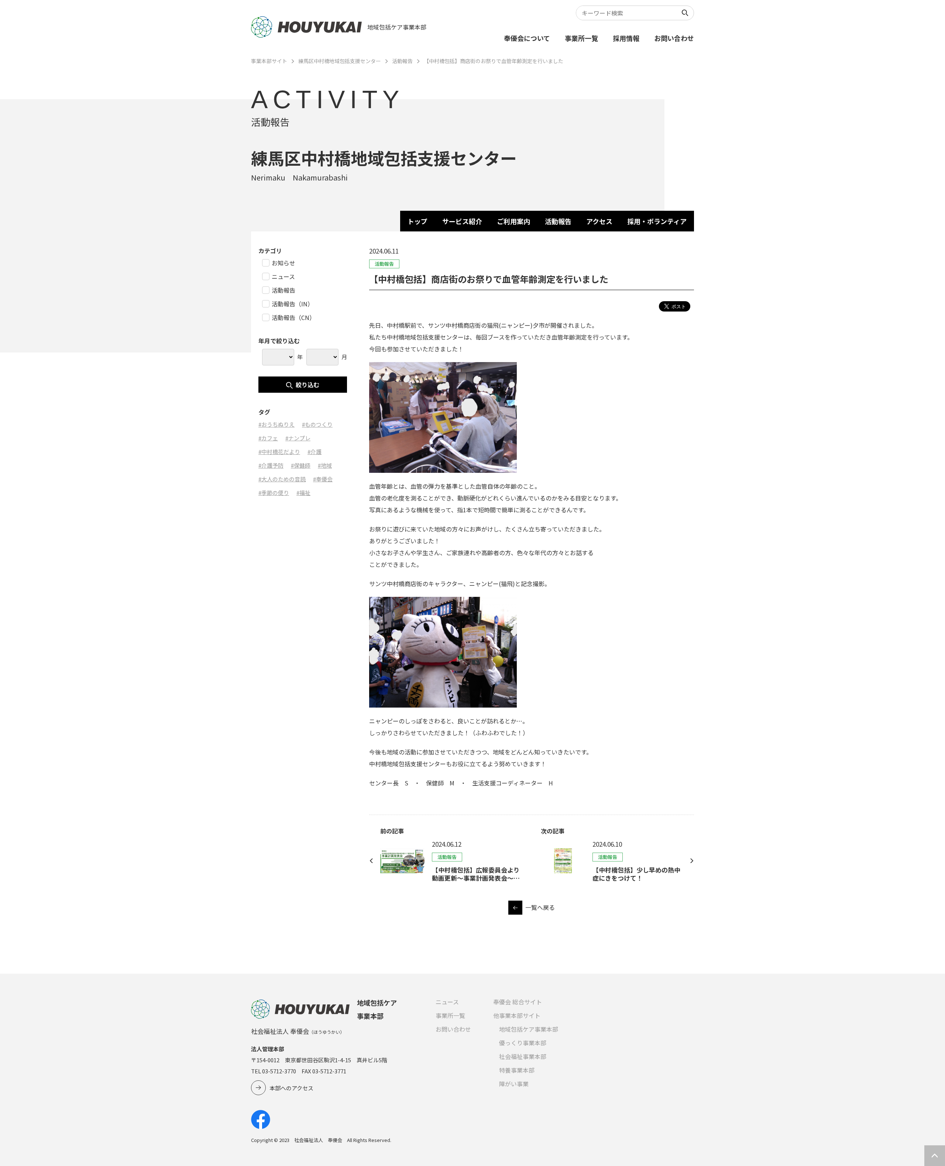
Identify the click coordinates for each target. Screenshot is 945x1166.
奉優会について (527, 38)
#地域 (325, 465)
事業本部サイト (269, 61)
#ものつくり (317, 424)
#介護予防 (271, 465)
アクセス (599, 221)
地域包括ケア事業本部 (528, 1029)
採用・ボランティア (657, 221)
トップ (417, 221)
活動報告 (402, 61)
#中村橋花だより (279, 451)
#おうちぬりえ (276, 424)
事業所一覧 (581, 38)
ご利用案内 (513, 221)
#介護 (314, 451)
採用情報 (626, 38)
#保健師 (300, 465)
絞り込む (307, 384)
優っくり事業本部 (522, 1042)
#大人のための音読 (282, 479)
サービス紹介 (462, 221)
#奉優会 (323, 479)
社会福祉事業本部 (522, 1056)
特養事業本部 (517, 1070)
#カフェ (268, 438)
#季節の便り (273, 492)
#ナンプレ (297, 438)
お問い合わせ (674, 38)
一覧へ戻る (540, 907)
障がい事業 (514, 1083)
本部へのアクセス (291, 1088)
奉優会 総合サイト (517, 1001)
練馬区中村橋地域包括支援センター (339, 61)
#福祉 (303, 492)
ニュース (447, 1001)
